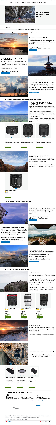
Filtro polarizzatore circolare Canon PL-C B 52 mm (22, 377)
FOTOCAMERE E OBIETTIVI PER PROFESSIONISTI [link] (29, 29)
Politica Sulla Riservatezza (12, 419)
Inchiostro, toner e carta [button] (16, 2)
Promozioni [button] (44, 2)
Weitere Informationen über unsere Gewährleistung (26, 400)
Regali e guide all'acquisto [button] (39, 2)
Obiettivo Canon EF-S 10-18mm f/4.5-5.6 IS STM (10, 190)
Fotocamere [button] (11, 2)
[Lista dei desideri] (53, 0)
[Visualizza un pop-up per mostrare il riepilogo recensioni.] (9, 191)
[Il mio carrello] (54, 0)
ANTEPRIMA (12, 137)
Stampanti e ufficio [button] (22, 2)
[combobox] (29, 0)
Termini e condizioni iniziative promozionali (15, 407)
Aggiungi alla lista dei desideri (7, 199)
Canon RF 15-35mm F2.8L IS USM (40, 308)
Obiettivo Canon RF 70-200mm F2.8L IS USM (26, 308)
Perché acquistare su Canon (39, 400)
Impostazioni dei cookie (24, 419)
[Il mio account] (51, 0)
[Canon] (2, 1)
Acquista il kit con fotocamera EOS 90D (34, 92)
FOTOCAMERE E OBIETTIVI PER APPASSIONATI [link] (20, 29)
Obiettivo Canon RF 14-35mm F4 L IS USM (10, 308)
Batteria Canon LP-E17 (31, 377)
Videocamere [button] (28, 2)
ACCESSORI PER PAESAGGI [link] (37, 29)
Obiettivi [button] (25, 2)
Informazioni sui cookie (18, 419)
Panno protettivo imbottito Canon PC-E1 (10, 377)
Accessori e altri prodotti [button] (33, 2)
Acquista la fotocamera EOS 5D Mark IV (34, 261)
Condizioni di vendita (7, 419)
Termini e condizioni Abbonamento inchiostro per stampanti (16, 408)
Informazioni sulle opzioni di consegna (10, 400)
